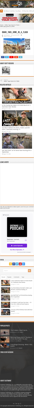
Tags (23, 277)
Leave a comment (8, 36)
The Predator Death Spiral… (19, 330)
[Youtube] (20, 264)
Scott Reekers (7, 35)
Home (1, 25)
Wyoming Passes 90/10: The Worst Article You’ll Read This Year (21, 338)
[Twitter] (17, 264)
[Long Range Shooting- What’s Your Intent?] (4, 346)
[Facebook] (13, 264)
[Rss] (10, 264)
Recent (3, 277)
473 (22, 332)
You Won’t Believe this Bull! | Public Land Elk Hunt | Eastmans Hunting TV (16, 128)
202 (21, 348)
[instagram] (23, 264)
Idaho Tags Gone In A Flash (12, 25)
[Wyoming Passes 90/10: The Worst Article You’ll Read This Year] (4, 340)
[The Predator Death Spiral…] (4, 332)
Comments (16, 277)
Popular (9, 277)
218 (20, 340)
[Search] (29, 270)
